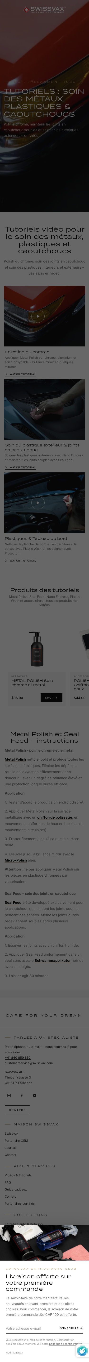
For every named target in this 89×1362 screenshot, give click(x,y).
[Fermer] (81, 1233)
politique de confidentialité (65, 1343)
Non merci (14, 1352)
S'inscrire (69, 1328)
